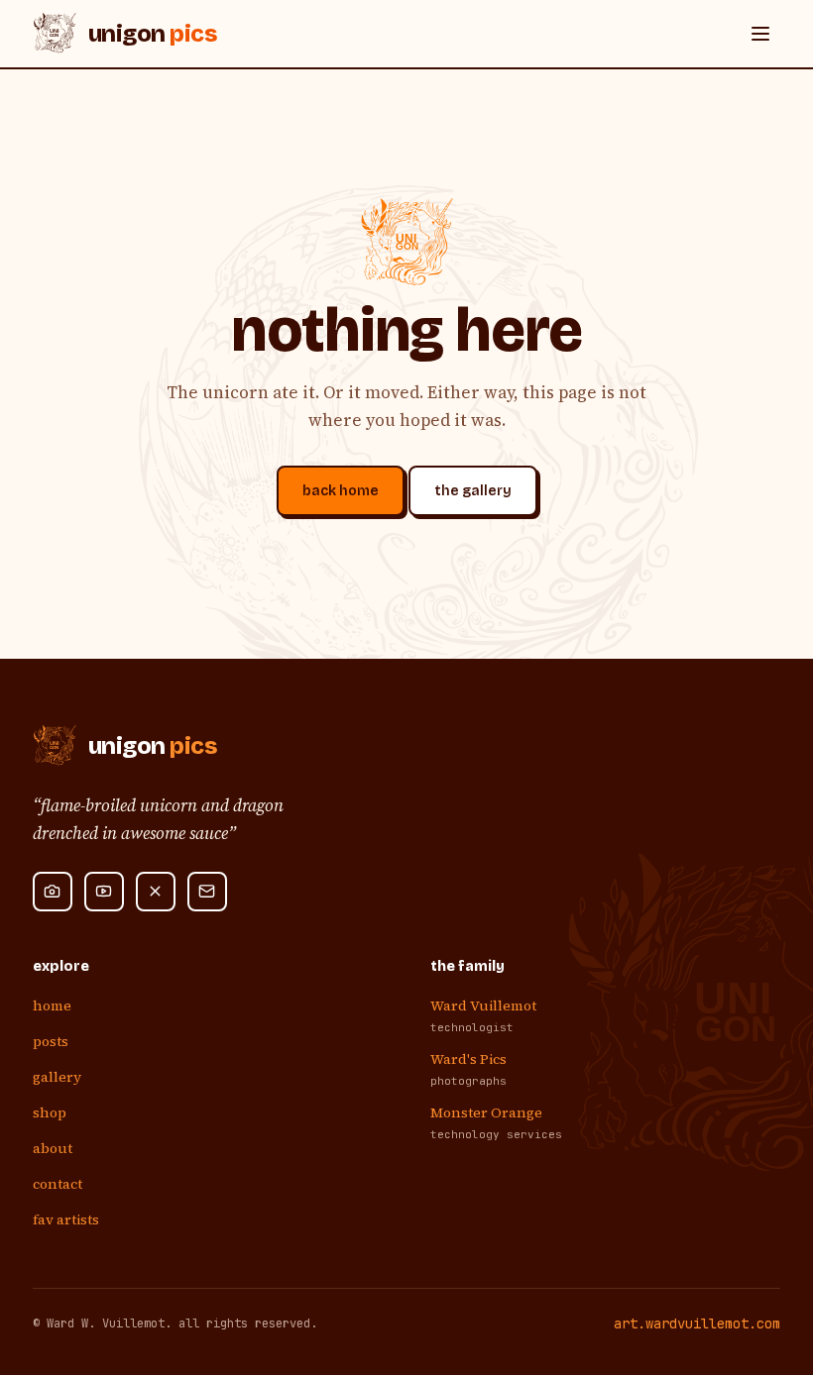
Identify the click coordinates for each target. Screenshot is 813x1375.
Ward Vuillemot (483, 1005)
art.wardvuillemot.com (697, 1323)
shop (49, 1112)
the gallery (473, 490)
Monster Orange (486, 1112)
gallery (57, 1077)
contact (57, 1184)
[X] (155, 891)
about (52, 1148)
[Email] (207, 891)
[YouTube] (104, 891)
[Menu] (760, 33)
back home (340, 490)
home (52, 1005)
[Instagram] (52, 891)
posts (50, 1041)
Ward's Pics (468, 1059)
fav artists (66, 1219)
